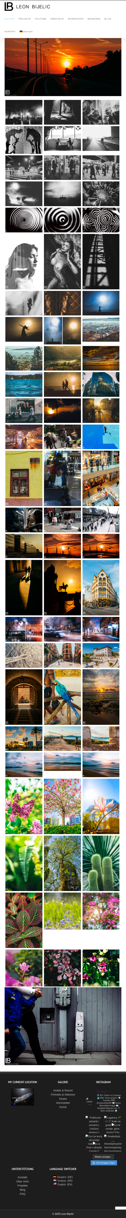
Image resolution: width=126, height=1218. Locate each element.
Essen (63, 1098)
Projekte (23, 1185)
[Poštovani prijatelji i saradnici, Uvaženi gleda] (94, 1124)
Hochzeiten (63, 1102)
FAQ (22, 1193)
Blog (22, 1189)
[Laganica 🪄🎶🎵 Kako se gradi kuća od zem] (112, 1124)
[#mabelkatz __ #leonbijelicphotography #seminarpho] (112, 1143)
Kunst (63, 1107)
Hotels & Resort (63, 1090)
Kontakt (22, 1177)
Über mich (22, 1181)
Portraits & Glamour (63, 1094)
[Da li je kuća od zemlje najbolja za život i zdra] (94, 1143)
